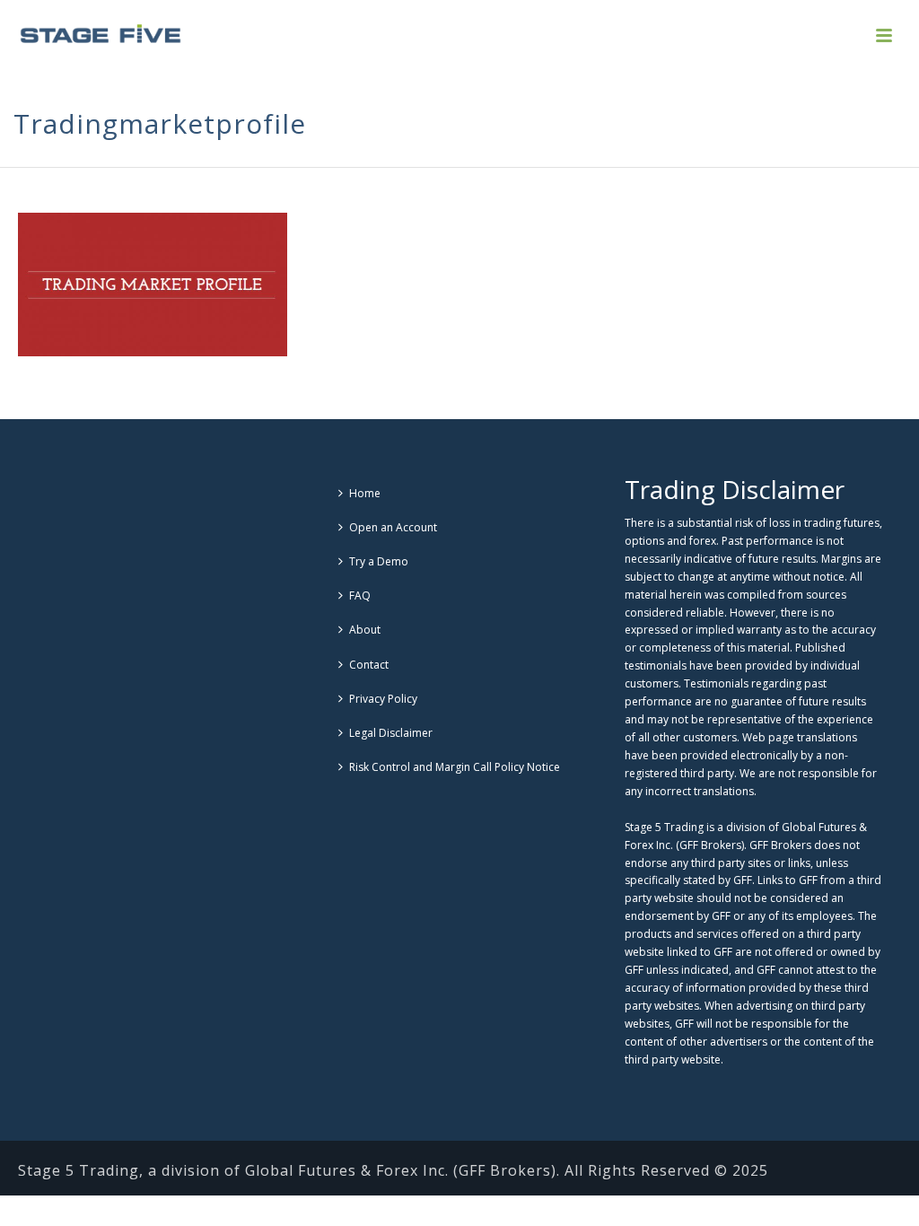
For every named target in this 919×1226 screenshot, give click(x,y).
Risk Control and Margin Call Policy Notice (454, 767)
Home (365, 493)
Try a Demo (378, 561)
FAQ (360, 595)
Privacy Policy (383, 698)
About (365, 629)
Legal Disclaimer (391, 732)
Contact (369, 664)
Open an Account (393, 527)
